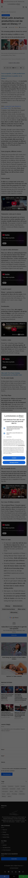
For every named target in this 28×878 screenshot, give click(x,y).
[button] (14, 437)
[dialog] (14, 439)
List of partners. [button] (21, 445)
